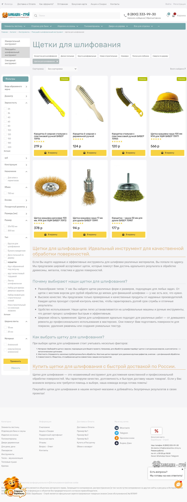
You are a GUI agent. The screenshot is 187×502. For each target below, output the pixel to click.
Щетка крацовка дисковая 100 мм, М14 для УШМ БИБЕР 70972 (50, 219)
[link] (6, 4)
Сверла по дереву (160, 56)
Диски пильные (67, 56)
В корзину (52, 153)
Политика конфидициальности (34, 483)
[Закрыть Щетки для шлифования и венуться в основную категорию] (57, 61)
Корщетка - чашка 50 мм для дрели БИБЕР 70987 (127, 219)
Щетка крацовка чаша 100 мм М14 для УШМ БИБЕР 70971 (166, 135)
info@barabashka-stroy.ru (170, 448)
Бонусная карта (157, 437)
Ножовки (125, 56)
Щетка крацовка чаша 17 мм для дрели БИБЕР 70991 (88, 219)
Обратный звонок (153, 18)
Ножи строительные (108, 56)
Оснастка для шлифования (45, 56)
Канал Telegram (172, 456)
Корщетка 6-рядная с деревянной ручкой (84, 135)
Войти (168, 4)
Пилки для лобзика (140, 56)
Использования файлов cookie (64, 483)
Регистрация (179, 4)
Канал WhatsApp (158, 456)
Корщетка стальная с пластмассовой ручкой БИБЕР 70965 (128, 136)
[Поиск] (36, 15)
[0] (168, 17)
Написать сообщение (136, 18)
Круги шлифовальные (87, 56)
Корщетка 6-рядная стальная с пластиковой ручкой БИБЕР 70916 (50, 136)
